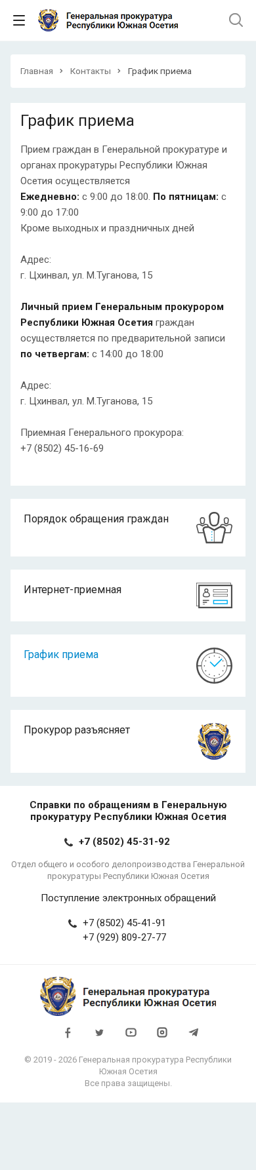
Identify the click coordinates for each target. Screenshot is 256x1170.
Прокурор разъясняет (77, 730)
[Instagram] (162, 1038)
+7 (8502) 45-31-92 (124, 842)
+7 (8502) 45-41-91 (124, 923)
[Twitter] (99, 1038)
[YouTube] (130, 1038)
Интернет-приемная (72, 589)
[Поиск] (236, 21)
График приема (61, 654)
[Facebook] (67, 1038)
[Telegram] (194, 1038)
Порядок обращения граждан (96, 519)
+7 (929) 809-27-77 (124, 937)
